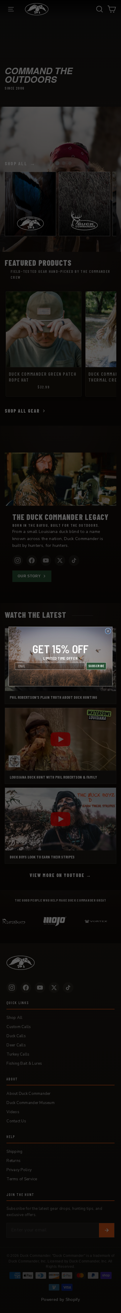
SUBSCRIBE (96, 666)
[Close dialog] (108, 631)
